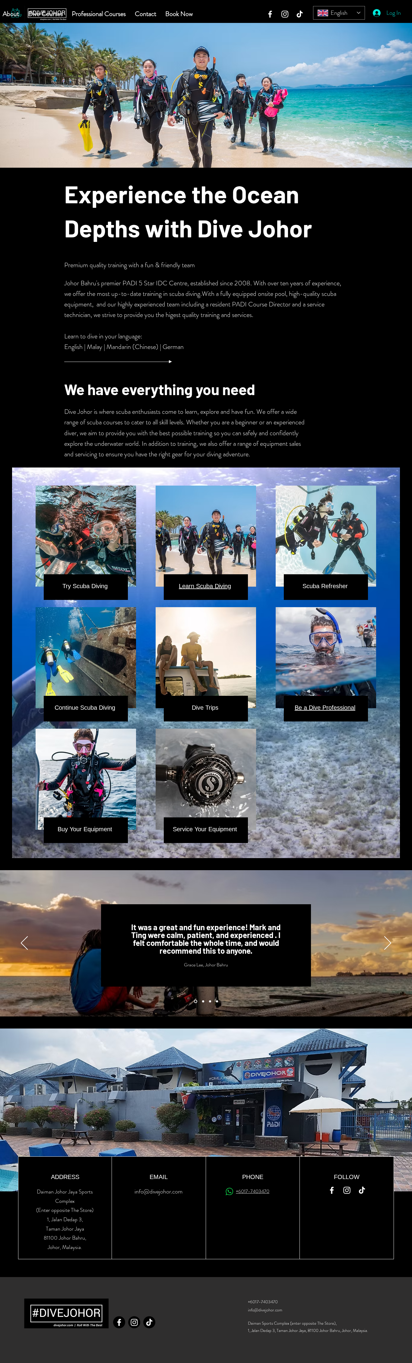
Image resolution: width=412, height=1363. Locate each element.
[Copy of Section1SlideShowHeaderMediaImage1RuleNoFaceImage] (217, 1001)
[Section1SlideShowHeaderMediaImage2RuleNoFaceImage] (202, 1001)
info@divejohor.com (158, 1191)
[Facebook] (270, 14)
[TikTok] (300, 14)
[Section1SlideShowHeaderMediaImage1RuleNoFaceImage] (195, 1001)
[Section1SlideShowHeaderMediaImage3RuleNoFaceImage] (210, 1001)
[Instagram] (285, 14)
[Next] (387, 943)
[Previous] (24, 943)
